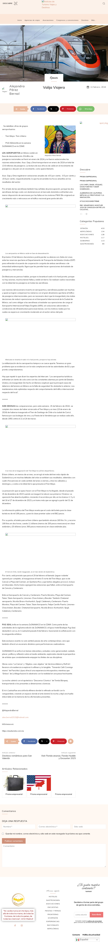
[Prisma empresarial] (14, 783)
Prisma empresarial (14, 794)
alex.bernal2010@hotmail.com (15, 717)
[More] (71, 741)
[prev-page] (81, 214)
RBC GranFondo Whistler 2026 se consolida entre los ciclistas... (92, 207)
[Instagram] (21, 925)
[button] (103, 3)
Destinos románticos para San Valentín (17, 757)
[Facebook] (15, 925)
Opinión (54, 78)
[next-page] (86, 214)
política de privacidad (94, 921)
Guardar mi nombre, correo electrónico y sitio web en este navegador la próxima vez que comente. (47, 834)
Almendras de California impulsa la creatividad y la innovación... (92, 195)
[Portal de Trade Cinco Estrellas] (18, 900)
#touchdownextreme (89, 201)
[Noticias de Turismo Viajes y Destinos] (54, 6)
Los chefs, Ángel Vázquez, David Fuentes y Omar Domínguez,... (91, 187)
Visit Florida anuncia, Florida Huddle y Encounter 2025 (58, 757)
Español (83, 939)
